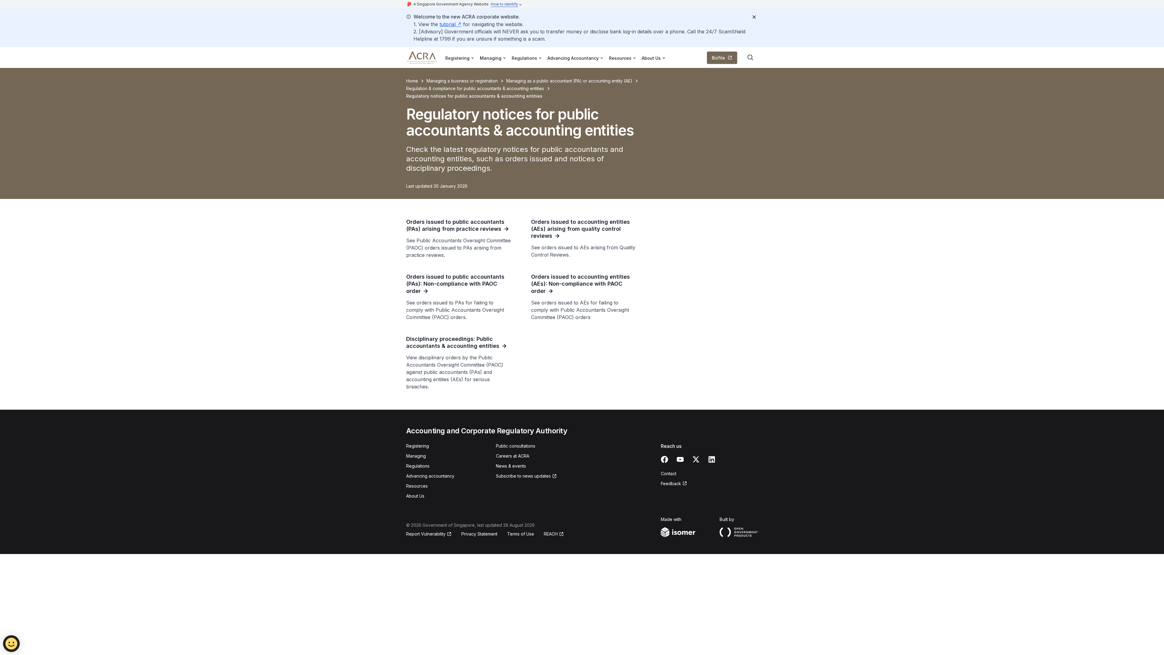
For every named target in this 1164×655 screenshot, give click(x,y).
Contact (668, 473)
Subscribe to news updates (523, 476)
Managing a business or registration (462, 80)
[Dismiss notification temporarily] (754, 17)
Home (412, 80)
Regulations (418, 466)
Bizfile (724, 59)
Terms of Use (520, 533)
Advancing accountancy (430, 476)
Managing (416, 455)
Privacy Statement (479, 533)
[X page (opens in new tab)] (696, 459)
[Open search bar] (750, 57)
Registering (417, 445)
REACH (554, 534)
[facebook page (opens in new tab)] (664, 459)
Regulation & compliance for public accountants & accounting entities (475, 88)
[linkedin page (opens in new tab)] (711, 459)
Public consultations (515, 445)
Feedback (674, 484)
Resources (417, 486)
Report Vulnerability (426, 534)
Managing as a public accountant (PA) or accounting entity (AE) (569, 80)
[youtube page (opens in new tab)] (680, 459)
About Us (415, 496)
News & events (511, 466)
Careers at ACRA (512, 455)
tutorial (451, 24)
